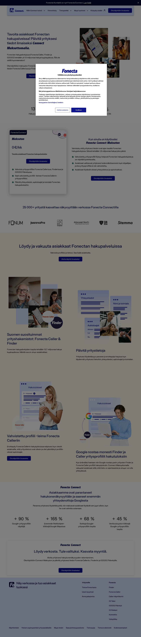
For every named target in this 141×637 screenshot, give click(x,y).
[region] (71, 90)
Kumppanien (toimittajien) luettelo (51, 102)
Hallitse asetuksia (62, 110)
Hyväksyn (79, 110)
